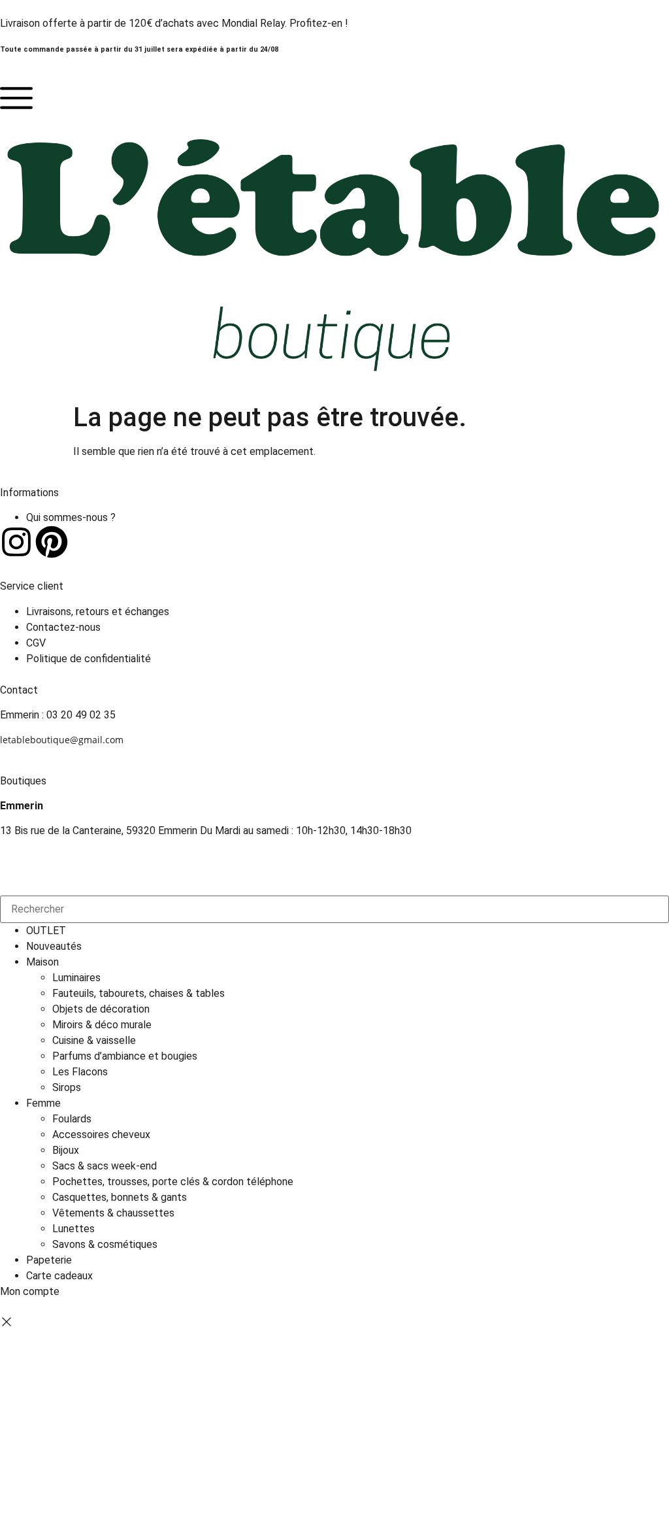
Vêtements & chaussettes (113, 1213)
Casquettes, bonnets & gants (119, 1197)
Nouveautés (54, 946)
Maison (42, 962)
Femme (43, 1103)
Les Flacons (80, 1072)
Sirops (66, 1087)
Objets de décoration (101, 1009)
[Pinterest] (51, 542)
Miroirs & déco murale (102, 1024)
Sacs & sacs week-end (104, 1166)
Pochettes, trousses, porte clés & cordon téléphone (172, 1181)
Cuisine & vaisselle (94, 1040)
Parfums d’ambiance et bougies (124, 1056)
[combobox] (334, 909)
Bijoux (65, 1150)
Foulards (71, 1119)
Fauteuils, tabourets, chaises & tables (138, 993)
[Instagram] (16, 542)
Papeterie (49, 1260)
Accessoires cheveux (101, 1134)
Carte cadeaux (59, 1275)
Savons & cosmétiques (104, 1244)
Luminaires (76, 977)
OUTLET (46, 930)
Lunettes (73, 1228)
